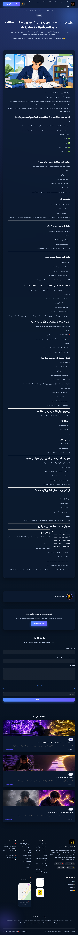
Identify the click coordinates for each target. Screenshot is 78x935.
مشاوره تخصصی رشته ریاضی (41, 859)
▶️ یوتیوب (72, 890)
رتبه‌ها (56, 2)
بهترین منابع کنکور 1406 (25, 844)
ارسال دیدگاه (39, 699)
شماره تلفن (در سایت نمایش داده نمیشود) (65, 657)
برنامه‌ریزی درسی (27, 861)
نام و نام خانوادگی (70, 648)
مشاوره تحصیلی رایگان (41, 869)
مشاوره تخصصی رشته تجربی (41, 854)
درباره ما (37, 2)
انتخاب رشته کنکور (26, 855)
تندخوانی (29, 864)
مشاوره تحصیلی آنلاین (41, 847)
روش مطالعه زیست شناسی (26, 851)
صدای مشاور (28, 858)
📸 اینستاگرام (71, 884)
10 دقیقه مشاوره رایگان (11, 4)
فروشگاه (51, 2)
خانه (53, 11)
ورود (68, 6)
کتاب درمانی (28, 867)
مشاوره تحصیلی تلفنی (41, 850)
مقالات (44, 2)
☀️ (23, 4)
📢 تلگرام (72, 887)
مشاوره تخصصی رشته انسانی (41, 865)
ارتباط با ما (30, 2)
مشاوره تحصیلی (65, 2)
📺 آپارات (72, 881)
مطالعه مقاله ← (9, 750)
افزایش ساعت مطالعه (26, 847)
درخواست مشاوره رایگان (39, 624)
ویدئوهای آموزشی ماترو (41, 872)
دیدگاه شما (72, 665)
